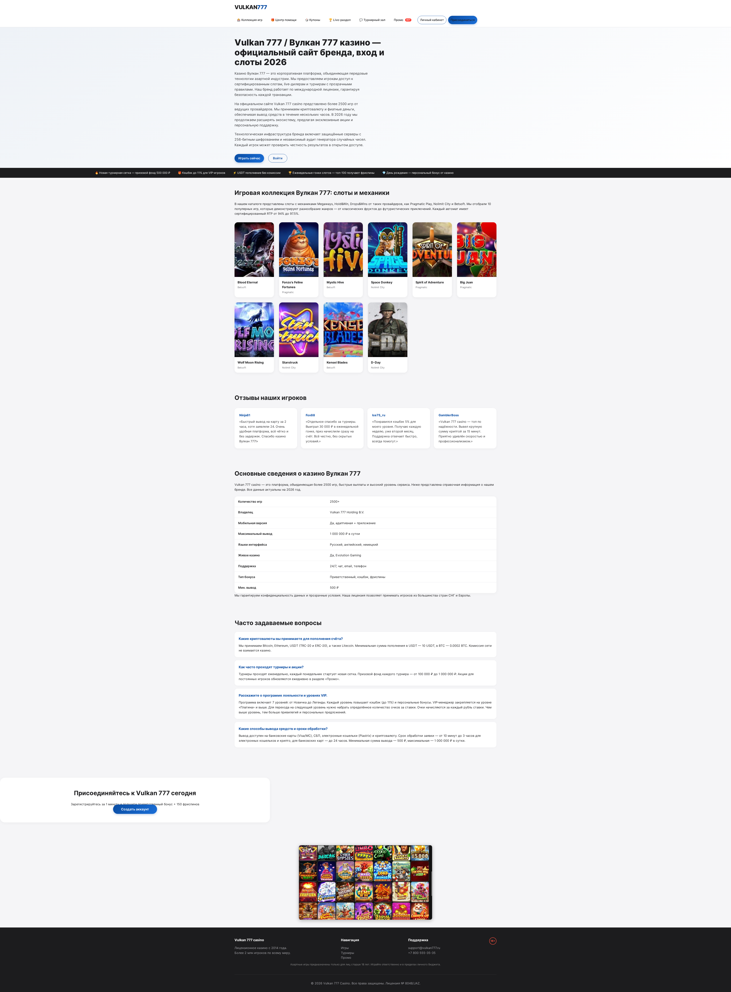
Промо (402, 20)
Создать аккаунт (135, 809)
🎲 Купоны (312, 20)
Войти (278, 158)
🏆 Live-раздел (340, 20)
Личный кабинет (432, 20)
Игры (345, 948)
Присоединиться (463, 20)
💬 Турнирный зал (372, 20)
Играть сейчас (249, 158)
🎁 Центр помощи (283, 20)
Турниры (347, 953)
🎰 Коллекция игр (249, 20)
